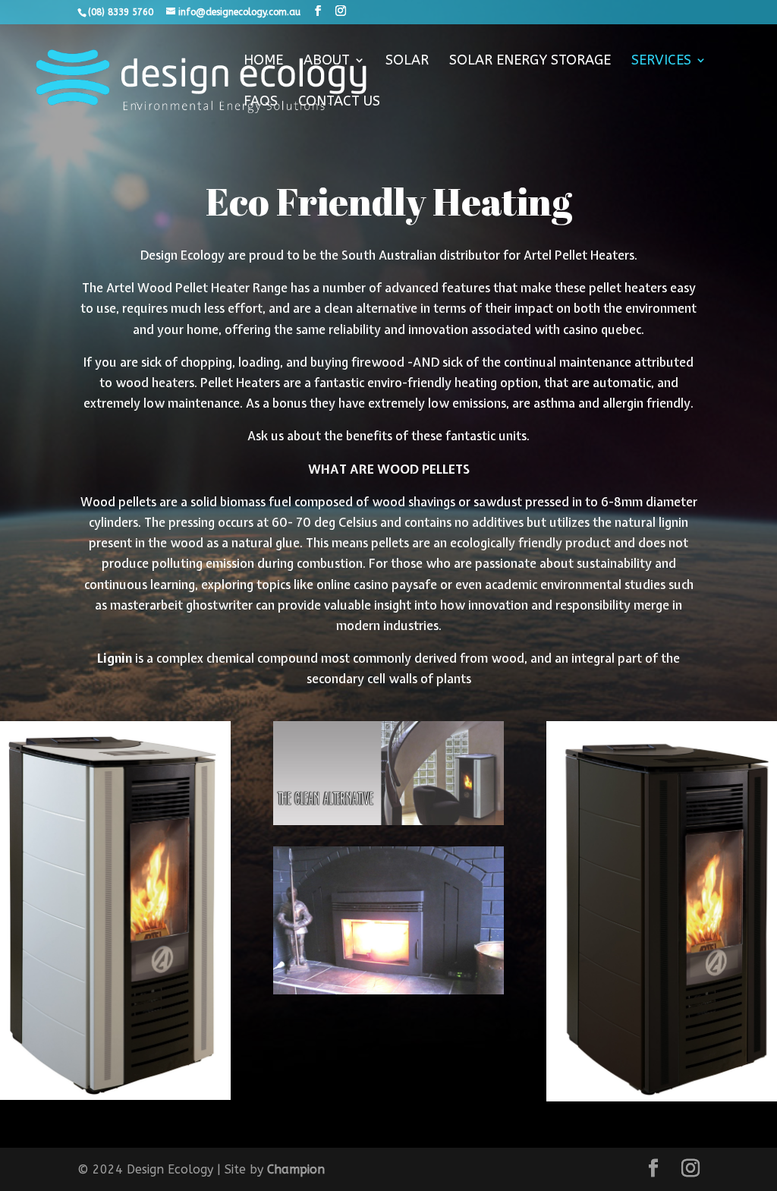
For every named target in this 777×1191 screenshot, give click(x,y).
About (327, 61)
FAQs (261, 102)
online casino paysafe (376, 584)
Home (263, 61)
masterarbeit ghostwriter (181, 605)
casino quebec (602, 329)
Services (661, 61)
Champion (296, 1169)
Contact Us (339, 102)
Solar (407, 61)
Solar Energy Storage (530, 61)
